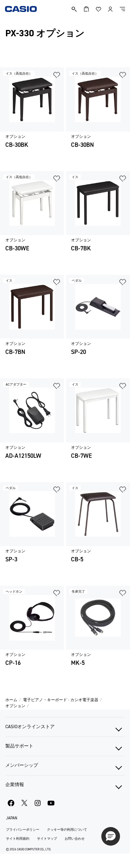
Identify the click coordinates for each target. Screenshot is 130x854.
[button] (110, 836)
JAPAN (11, 818)
